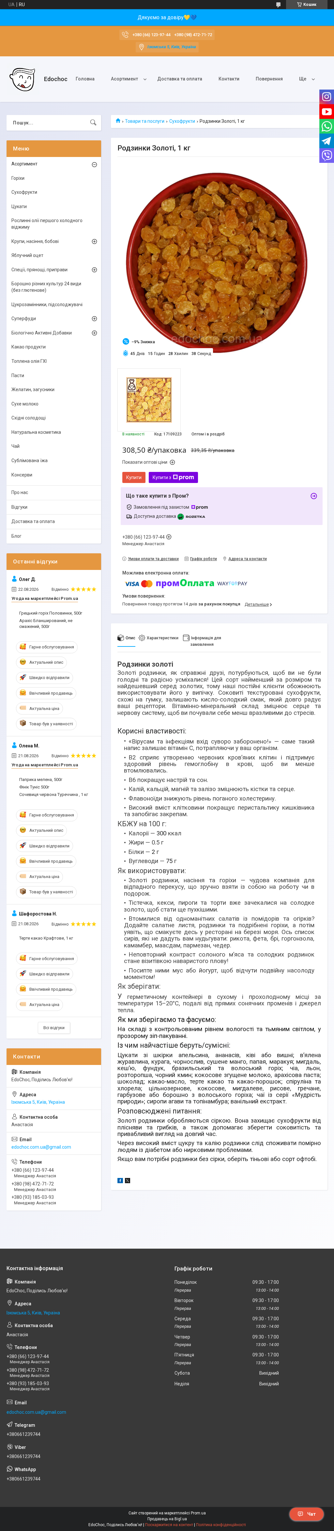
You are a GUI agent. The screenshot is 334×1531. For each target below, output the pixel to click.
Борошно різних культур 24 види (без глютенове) (46, 287)
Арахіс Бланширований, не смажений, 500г (45, 623)
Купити (134, 477)
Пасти (17, 375)
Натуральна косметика (36, 432)
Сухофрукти (182, 121)
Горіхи (17, 178)
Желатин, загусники (32, 389)
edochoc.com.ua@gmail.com (41, 1147)
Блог (16, 536)
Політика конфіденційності (221, 1525)
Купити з (162, 477)
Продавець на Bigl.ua (167, 1519)
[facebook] (120, 1181)
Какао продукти (28, 346)
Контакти (229, 78)
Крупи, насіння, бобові (35, 241)
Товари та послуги (144, 121)
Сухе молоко (24, 403)
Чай (15, 446)
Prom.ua (198, 1513)
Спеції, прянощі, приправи (39, 269)
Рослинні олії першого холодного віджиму (47, 224)
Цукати (19, 206)
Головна (85, 78)
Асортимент (124, 78)
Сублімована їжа (29, 460)
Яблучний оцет (27, 255)
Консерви (21, 474)
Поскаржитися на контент (169, 1525)
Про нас (19, 492)
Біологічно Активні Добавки (41, 332)
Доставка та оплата (179, 78)
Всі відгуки (54, 1027)
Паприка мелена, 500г (40, 779)
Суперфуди (23, 318)
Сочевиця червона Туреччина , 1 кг (53, 794)
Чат (311, 1514)
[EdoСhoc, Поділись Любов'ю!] (23, 79)
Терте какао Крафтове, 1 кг (46, 938)
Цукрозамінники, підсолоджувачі (47, 304)
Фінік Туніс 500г (34, 787)
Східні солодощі (28, 417)
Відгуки (19, 507)
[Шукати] (93, 123)
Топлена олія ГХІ (29, 361)
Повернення (269, 78)
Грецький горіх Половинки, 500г (50, 613)
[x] (127, 1181)
